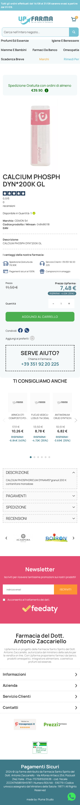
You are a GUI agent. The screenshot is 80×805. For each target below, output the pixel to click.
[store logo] (35, 19)
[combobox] (40, 32)
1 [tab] (31, 457)
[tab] (40, 472)
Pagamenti (16, 495)
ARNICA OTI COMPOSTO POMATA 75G (18, 416)
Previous (4, 420)
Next (75, 420)
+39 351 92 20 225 (40, 364)
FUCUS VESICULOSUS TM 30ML (40, 416)
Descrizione (17, 472)
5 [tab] (46, 457)
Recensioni (16, 518)
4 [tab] (42, 457)
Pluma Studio (46, 799)
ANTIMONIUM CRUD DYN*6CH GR (62, 416)
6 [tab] (49, 457)
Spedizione (16, 507)
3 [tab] (38, 457)
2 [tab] (34, 457)
